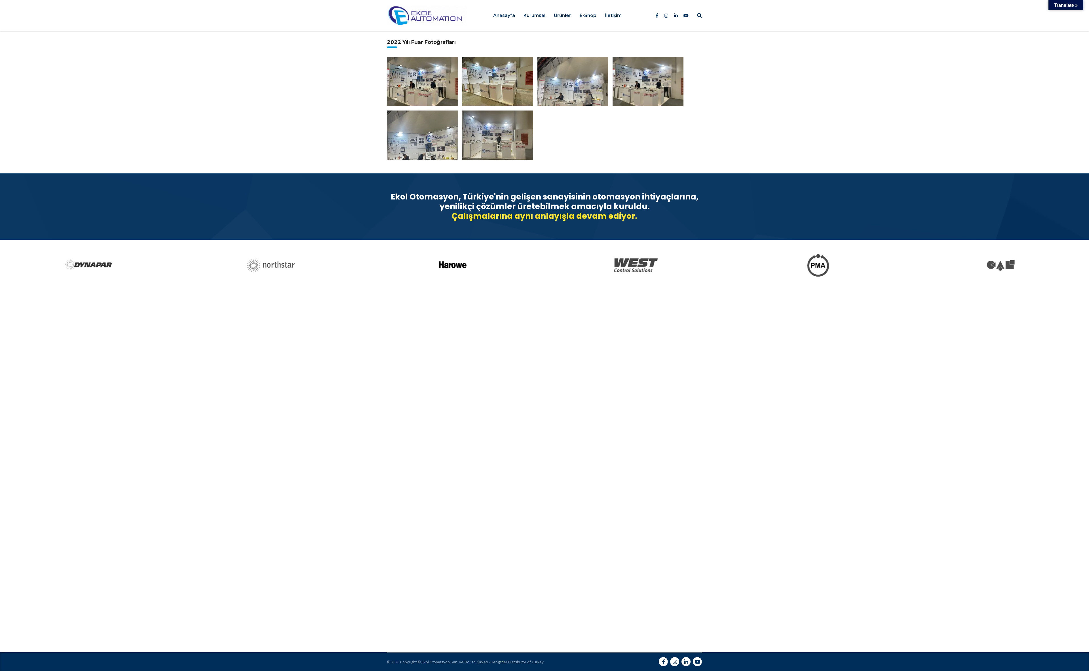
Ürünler (562, 15)
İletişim (613, 15)
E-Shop (588, 15)
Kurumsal (534, 15)
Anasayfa (504, 15)
